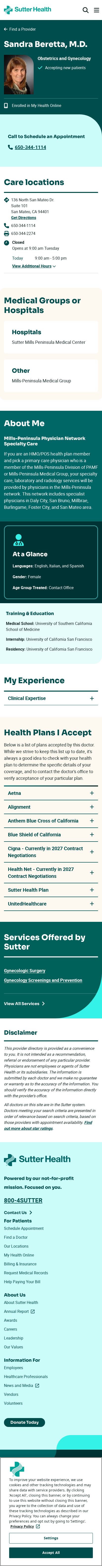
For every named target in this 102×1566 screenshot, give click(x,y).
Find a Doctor (15, 1237)
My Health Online (19, 1255)
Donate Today (24, 1422)
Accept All (51, 1552)
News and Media (22, 1385)
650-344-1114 (30, 147)
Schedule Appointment (24, 1228)
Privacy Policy (26, 1526)
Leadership (13, 1338)
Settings (51, 1538)
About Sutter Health (21, 1302)
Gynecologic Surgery (24, 970)
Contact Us (15, 1212)
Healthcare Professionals (26, 1376)
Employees (13, 1367)
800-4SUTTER (23, 1200)
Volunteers (13, 1403)
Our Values (13, 1347)
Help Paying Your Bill (22, 1281)
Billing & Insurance (20, 1264)
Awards (10, 1320)
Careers (10, 1329)
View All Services (21, 1003)
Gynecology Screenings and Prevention (43, 980)
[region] (51, 1511)
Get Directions (23, 217)
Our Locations (16, 1246)
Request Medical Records (26, 1273)
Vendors (11, 1394)
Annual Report (20, 1311)
